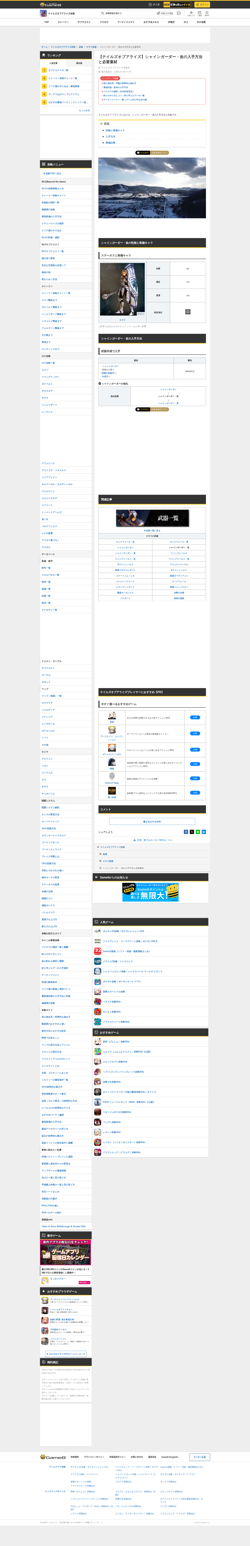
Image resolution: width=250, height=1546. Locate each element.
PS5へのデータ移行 (51, 1212)
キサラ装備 (108, 861)
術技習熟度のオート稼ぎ (54, 1093)
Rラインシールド (125, 564)
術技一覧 (46, 581)
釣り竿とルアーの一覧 (134, 95)
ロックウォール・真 (179, 541)
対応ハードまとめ (50, 1191)
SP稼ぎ (171, 22)
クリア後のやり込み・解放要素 (63, 86)
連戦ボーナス (48, 905)
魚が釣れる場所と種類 (53, 961)
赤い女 (45, 519)
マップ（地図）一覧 (52, 695)
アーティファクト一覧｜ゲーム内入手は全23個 (125, 99)
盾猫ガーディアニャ (179, 575)
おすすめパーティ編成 (53, 1114)
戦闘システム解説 (50, 807)
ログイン (204, 4)
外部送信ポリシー (117, 1457)
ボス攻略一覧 (48, 362)
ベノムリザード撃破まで (54, 314)
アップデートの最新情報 (54, 1170)
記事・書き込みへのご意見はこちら (154, 840)
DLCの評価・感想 (50, 237)
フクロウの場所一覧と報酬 (55, 947)
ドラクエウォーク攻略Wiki (83, 1485)
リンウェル (47, 772)
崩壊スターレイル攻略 (81, 1481)
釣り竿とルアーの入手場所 (55, 968)
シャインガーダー (111, 366)
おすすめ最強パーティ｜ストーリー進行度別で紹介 (70, 102)
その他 (45, 744)
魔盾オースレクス (125, 592)
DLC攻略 (201, 22)
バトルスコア (48, 912)
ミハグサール (48, 723)
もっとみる (84, 110)
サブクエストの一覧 (58, 70)
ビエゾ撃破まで (49, 300)
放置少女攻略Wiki (123, 1499)
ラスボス (46, 547)
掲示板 (79, 63)
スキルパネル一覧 (50, 574)
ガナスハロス (48, 730)
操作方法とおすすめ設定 (54, 1030)
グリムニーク (48, 463)
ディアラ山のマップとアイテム (63, 94)
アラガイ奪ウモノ (50, 540)
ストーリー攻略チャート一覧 (62, 78)
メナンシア (47, 716)
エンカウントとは (50, 1065)
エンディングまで (50, 349)
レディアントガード (125, 586)
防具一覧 (46, 602)
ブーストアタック (50, 842)
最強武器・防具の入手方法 (116, 87)
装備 (105, 854)
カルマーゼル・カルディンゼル (57, 484)
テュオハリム (48, 793)
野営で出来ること (50, 1037)
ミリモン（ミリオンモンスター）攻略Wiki (134, 1513)
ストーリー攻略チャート (54, 195)
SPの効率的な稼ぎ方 (52, 1086)
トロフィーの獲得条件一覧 (55, 1079)
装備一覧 (46, 588)
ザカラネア (47, 390)
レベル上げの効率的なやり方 (56, 1107)
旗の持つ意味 (48, 258)
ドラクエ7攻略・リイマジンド (84, 1474)
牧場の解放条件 (49, 982)
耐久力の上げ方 (49, 926)
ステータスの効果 (50, 884)
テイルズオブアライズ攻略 (112, 847)
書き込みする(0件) (152, 821)
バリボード (125, 598)
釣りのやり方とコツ (113, 95)
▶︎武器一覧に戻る (152, 530)
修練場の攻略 (48, 209)
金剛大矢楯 (179, 592)
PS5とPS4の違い (50, 1205)
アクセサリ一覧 (49, 609)
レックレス (47, 411)
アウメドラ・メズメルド (54, 470)
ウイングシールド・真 (179, 558)
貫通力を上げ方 (49, 919)
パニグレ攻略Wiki (168, 1506)
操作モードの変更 (50, 877)
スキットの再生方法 (52, 1051)
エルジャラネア (49, 498)
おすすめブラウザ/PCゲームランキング (67, 1353)
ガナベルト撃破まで (52, 307)
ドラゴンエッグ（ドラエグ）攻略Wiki (177, 1513)
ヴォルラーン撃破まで (53, 328)
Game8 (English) (169, 1457)
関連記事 (110, 142)
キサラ (122, 319)
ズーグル (46, 674)
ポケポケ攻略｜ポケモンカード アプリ (177, 1474)
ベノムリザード (49, 404)
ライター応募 (200, 1457)
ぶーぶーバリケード (125, 581)
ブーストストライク (52, 849)
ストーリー (63, 22)
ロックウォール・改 (125, 541)
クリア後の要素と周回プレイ (56, 989)
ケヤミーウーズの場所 (53, 223)
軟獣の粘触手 (108, 372)
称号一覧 (46, 567)
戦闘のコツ (47, 898)
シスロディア (48, 709)
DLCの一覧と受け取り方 (54, 1177)
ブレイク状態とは (50, 856)
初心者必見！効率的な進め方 (56, 1016)
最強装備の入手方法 (52, 216)
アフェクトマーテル (179, 564)
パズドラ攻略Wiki (123, 1481)
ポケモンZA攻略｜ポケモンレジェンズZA (89, 1467)
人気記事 (53, 63)
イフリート (47, 505)
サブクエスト (84, 22)
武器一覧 (46, 595)
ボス (186, 22)
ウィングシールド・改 (125, 558)
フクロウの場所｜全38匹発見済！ (119, 91)
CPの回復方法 (49, 863)
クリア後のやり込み (52, 230)
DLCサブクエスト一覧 (53, 251)
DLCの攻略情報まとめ (53, 188)
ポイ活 (156, 4)
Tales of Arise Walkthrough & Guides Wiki (64, 1226)
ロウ (44, 779)
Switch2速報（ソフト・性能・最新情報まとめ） (182, 1467)
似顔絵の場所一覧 (50, 202)
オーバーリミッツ (50, 821)
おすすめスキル (151, 22)
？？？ (45, 737)
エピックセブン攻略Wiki (171, 1491)
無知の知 (46, 272)
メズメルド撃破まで (52, 321)
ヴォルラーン (48, 491)
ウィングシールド (179, 553)
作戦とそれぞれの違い (53, 870)
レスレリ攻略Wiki (79, 1513)
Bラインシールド (179, 570)
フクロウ (104, 22)
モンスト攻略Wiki (168, 1481)
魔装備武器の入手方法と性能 (56, 996)
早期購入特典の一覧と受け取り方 (58, 1184)
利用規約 (75, 1457)
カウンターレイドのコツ (54, 835)
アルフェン (47, 758)
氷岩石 (105, 376)
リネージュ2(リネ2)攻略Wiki (128, 1506)
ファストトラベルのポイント (56, 1058)
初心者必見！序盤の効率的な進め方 (120, 83)
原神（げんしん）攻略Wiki (83, 1491)
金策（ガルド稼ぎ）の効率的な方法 (59, 1100)
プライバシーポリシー (94, 1457)
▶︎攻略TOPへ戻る (52, 173)
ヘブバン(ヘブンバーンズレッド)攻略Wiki (90, 1499)
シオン (45, 765)
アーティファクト (126, 22)
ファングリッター (50, 376)
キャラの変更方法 (50, 814)
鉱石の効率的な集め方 (53, 1135)
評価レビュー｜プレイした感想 (57, 1156)
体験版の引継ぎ (49, 1198)
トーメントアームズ (52, 512)
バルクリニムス (49, 526)
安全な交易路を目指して (54, 265)
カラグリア (47, 702)
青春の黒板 (179, 598)
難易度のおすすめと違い (54, 1023)
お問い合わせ (137, 1457)
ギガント (46, 681)
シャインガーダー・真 (168, 403)
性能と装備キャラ (115, 130)
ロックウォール (179, 581)
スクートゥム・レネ (125, 575)
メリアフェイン (49, 477)
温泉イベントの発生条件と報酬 (57, 1142)
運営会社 (152, 1457)
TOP (46, 22)
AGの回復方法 (49, 828)
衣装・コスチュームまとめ (55, 1072)
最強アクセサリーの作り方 (55, 1128)
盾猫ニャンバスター (179, 586)
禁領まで (46, 342)
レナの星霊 (47, 533)
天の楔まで (47, 335)
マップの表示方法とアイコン (56, 1044)
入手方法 (110, 136)
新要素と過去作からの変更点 (56, 1163)
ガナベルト (47, 383)
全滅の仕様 (47, 891)
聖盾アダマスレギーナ (125, 570)
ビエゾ (45, 369)
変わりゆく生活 (49, 279)
